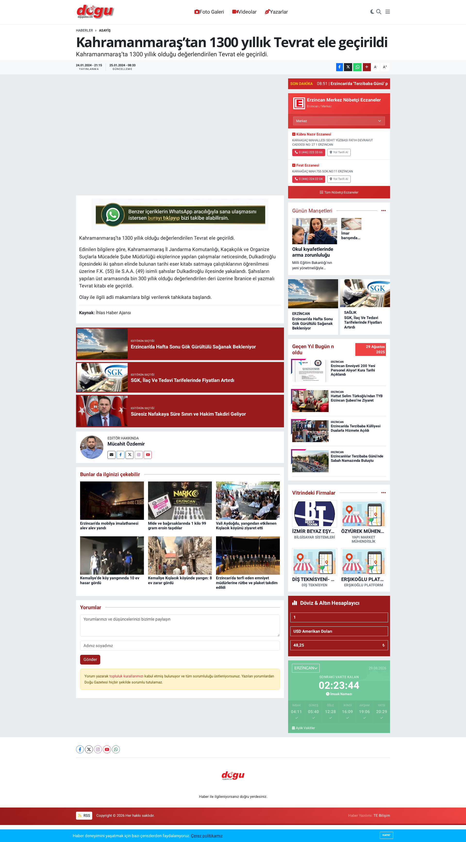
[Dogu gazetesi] (96, 12)
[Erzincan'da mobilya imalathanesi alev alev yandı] (112, 500)
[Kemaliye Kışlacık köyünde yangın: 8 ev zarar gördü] (180, 555)
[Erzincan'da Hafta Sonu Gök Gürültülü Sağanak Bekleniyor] (313, 294)
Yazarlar (279, 12)
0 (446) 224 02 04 (311, 179)
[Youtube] (148, 455)
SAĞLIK (350, 312)
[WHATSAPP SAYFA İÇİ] (180, 214)
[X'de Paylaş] (348, 67)
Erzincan (301, 314)
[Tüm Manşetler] (383, 210)
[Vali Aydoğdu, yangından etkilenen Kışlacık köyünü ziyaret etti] (248, 500)
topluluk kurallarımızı (126, 676)
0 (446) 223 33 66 (311, 152)
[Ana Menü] (387, 12)
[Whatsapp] (116, 749)
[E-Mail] (112, 455)
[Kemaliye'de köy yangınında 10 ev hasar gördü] (112, 555)
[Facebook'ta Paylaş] (339, 67)
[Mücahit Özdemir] (91, 446)
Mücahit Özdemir (126, 444)
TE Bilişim (382, 815)
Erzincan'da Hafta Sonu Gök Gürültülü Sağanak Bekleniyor (312, 323)
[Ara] (378, 12)
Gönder (90, 659)
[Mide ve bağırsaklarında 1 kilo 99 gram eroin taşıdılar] (180, 500)
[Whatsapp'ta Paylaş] (357, 67)
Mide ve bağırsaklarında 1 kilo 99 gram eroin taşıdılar (177, 525)
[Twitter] (129, 455)
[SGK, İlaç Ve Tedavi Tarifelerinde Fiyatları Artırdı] (365, 293)
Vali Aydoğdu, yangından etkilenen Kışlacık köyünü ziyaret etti (246, 525)
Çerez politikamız (207, 835)
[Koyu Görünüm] (372, 12)
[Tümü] (383, 492)
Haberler (84, 30)
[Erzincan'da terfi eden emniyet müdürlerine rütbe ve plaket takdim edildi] (248, 555)
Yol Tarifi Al (340, 152)
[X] (89, 749)
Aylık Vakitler (305, 728)
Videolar (247, 12)
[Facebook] (120, 455)
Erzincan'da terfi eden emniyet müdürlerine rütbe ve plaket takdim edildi (247, 582)
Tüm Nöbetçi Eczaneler (341, 192)
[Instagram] (139, 455)
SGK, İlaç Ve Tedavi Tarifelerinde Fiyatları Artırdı (363, 322)
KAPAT (387, 835)
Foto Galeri (212, 12)
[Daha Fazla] (367, 67)
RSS (86, 815)
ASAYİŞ (105, 30)
